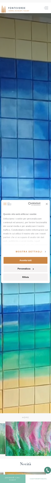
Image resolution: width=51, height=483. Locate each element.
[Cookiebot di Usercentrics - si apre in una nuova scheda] (30, 204)
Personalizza (24, 268)
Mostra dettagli (29, 251)
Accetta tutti (26, 260)
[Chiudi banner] (47, 204)
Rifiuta (25, 277)
